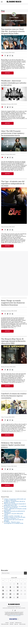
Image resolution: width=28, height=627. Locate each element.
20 (3, 594)
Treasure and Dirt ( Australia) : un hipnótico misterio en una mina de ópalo (14, 516)
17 (17, 590)
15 (10, 590)
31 (17, 597)
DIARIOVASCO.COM (14, 604)
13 (3, 590)
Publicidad (11, 624)
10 (17, 587)
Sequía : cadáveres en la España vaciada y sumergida (15, 509)
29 (10, 597)
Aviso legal (12, 622)
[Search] (25, 573)
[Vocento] (14, 619)
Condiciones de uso (18, 622)
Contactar (7, 622)
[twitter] (15, 610)
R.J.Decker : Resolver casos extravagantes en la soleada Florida (13, 522)
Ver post (7, 73)
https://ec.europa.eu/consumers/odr (15, 615)
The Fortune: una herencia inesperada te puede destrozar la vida (15, 504)
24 (17, 594)
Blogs (3, 10)
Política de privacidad (4, 624)
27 (3, 597)
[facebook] (12, 610)
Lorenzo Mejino (13, 17)
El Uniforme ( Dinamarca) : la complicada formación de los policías (15, 506)
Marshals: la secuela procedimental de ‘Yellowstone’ (14, 511)
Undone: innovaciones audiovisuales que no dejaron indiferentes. (15, 499)
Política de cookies (22, 624)
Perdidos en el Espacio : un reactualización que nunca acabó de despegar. (13, 519)
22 (10, 594)
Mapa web (16, 624)
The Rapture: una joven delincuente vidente (13, 514)
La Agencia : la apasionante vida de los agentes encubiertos (14, 501)
